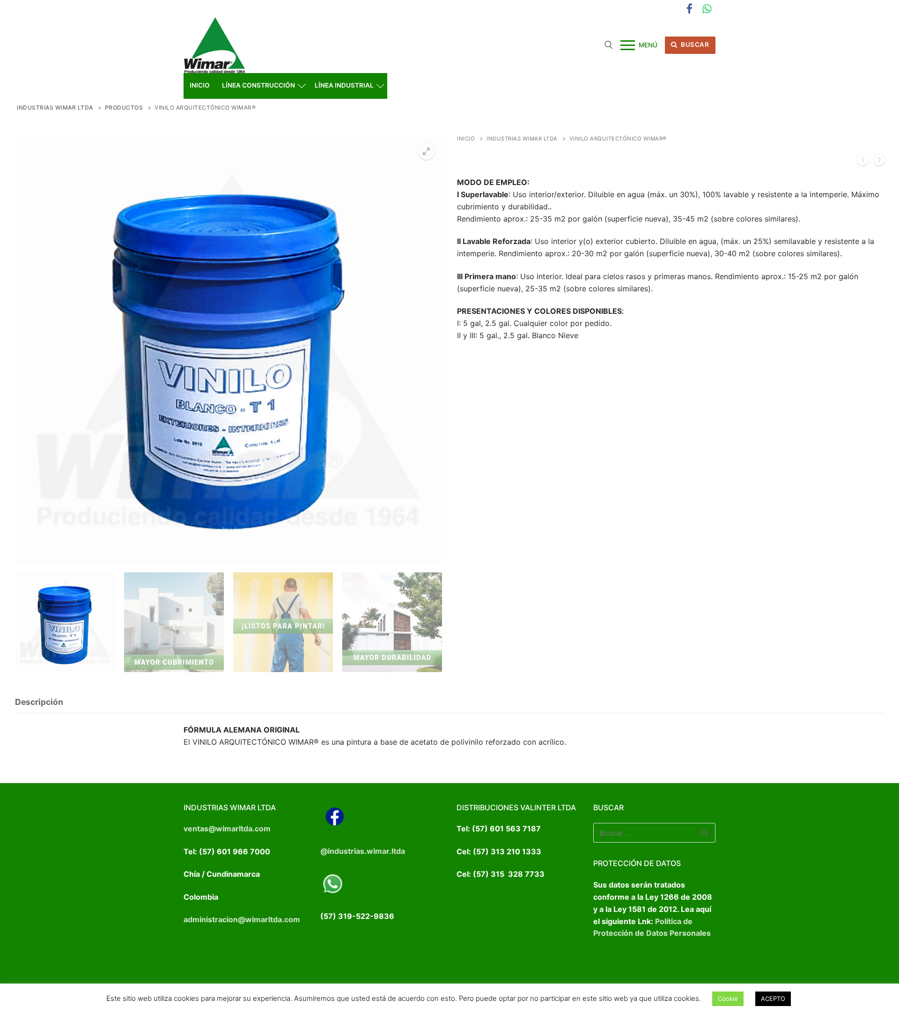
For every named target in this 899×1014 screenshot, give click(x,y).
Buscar (694, 44)
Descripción (39, 702)
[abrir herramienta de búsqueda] (608, 45)
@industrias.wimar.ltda (362, 851)
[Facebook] (689, 8)
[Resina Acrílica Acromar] (879, 161)
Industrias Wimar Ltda (522, 138)
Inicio (466, 138)
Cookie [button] (728, 998)
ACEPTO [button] (773, 998)
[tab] (39, 703)
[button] (426, 151)
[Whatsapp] (706, 8)
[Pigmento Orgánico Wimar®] (863, 161)
